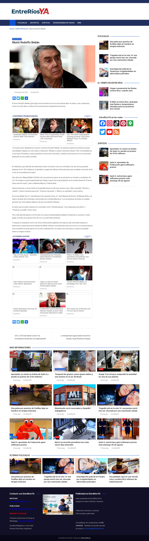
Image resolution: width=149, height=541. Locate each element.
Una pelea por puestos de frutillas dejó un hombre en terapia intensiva (122, 44)
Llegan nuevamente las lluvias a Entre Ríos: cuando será (123, 89)
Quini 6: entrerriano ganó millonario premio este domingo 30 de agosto (121, 178)
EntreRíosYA (35, 92)
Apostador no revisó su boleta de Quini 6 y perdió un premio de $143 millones (123, 151)
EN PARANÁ (80, 471)
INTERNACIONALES (60, 369)
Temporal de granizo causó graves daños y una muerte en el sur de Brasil (74, 375)
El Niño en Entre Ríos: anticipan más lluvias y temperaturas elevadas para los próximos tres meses (124, 105)
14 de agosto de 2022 (21, 92)
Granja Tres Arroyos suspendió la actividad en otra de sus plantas (118, 375)
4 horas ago (16, 380)
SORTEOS (46, 23)
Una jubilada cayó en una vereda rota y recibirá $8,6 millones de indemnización (123, 479)
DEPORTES (34, 23)
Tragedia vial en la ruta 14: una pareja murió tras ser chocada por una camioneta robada (123, 57)
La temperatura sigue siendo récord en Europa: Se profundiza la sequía (75, 337)
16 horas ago (104, 448)
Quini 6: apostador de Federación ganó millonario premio (122, 164)
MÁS (79, 23)
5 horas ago (16, 414)
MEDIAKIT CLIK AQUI (18, 513)
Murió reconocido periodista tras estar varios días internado (72, 443)
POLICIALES (22, 23)
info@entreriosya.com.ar (20, 501)
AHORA (101, 369)
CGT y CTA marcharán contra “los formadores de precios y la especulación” (30, 337)
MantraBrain (86, 538)
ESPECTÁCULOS (17, 39)
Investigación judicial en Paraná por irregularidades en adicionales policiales (123, 71)
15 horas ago (61, 448)
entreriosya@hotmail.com (93, 528)
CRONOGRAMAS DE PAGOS (63, 23)
